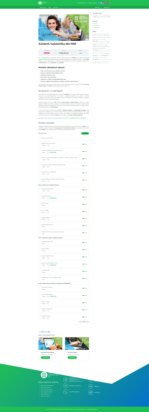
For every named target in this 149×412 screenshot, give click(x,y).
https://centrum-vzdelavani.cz (47, 385)
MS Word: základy (72, 352)
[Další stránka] (88, 321)
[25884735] (91, 392)
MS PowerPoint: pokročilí (47, 352)
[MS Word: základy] (77, 338)
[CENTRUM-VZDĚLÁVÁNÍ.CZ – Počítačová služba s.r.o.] (66, 379)
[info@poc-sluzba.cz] (66, 385)
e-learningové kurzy (101, 41)
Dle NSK (103, 39)
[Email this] (39, 332)
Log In (80, 53)
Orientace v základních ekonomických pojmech (75, 118)
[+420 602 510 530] (66, 391)
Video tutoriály (96, 61)
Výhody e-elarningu (96, 62)
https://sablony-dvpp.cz (46, 387)
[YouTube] (108, 3)
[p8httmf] (91, 386)
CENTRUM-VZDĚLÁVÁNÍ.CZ (100, 35)
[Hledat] (110, 3)
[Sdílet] (42, 332)
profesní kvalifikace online (100, 53)
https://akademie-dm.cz (46, 394)
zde (43, 61)
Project (104, 55)
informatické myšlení (100, 43)
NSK (102, 48)
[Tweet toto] (45, 332)
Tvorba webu (109, 59)
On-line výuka (100, 50)
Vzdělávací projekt (105, 61)
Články (94, 23)
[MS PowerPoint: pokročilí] (50, 338)
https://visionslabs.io (45, 396)
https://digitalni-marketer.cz (47, 392)
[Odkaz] (42, 3)
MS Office (106, 46)
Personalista (100, 51)
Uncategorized (96, 27)
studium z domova (103, 59)
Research (96, 59)
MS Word (99, 48)
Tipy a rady (95, 25)
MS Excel (102, 46)
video (93, 61)
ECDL (105, 41)
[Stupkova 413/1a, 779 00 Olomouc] (91, 380)
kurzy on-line (98, 44)
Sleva (100, 59)
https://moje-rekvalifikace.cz (47, 389)
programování (99, 55)
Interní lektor (106, 43)
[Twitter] (101, 3)
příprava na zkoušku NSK (104, 57)
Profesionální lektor (105, 51)
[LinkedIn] (106, 3)
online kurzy (104, 50)
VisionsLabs (101, 61)
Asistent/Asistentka (96, 34)
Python (99, 57)
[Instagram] (103, 3)
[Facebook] (99, 3)
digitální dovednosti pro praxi (97, 39)
